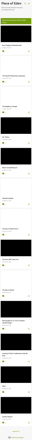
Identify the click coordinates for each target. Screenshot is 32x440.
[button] (29, 51)
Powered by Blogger (17, 437)
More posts (16, 431)
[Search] (25, 3)
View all (4, 22)
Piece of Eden (11, 3)
